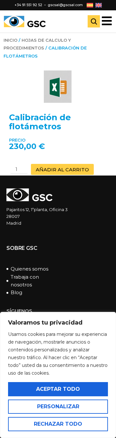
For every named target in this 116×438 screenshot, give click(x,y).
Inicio (10, 40)
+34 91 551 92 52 (28, 5)
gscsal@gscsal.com (65, 5)
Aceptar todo (58, 389)
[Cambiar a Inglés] (98, 5)
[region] (58, 375)
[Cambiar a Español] (90, 5)
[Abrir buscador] (94, 21)
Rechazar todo (58, 424)
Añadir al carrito (62, 169)
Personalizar (58, 406)
